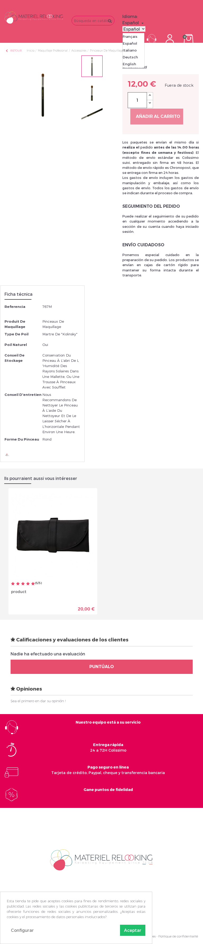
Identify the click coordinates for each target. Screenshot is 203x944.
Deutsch (130, 57)
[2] (18, 584)
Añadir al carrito (158, 116)
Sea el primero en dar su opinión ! (38, 701)
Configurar (22, 930)
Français (130, 36)
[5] (33, 584)
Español (130, 43)
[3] (23, 584)
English (129, 64)
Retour (13, 50)
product (18, 591)
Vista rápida (34, 605)
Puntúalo (101, 666)
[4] (28, 584)
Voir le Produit (74, 606)
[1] (13, 584)
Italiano (130, 50)
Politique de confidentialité (178, 936)
